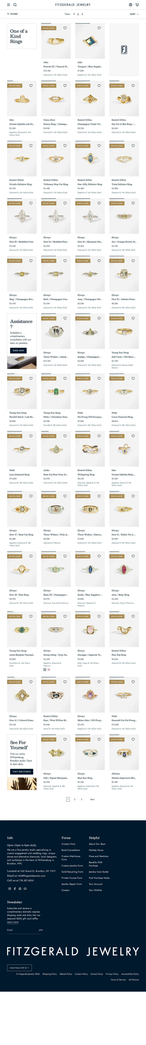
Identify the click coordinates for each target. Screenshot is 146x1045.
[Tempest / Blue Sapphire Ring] (90, 41)
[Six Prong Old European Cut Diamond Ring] (90, 391)
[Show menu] (8, 4)
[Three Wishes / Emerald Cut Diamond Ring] (90, 509)
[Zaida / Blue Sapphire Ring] (90, 569)
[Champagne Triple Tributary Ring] (90, 98)
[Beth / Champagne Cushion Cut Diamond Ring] (56, 273)
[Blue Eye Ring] (90, 752)
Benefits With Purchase (95, 864)
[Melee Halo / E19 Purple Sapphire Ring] (90, 694)
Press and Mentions (98, 856)
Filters (14, 14)
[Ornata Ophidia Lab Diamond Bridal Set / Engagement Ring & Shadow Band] (22, 98)
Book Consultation (71, 850)
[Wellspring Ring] (90, 449)
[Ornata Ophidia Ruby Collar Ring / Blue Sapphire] (124, 449)
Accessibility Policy (130, 974)
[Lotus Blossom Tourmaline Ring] (22, 629)
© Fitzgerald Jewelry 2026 (28, 974)
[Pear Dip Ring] (124, 629)
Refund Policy (66, 974)
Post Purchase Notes (99, 878)
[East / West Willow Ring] (56, 694)
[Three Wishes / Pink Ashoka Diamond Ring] (56, 509)
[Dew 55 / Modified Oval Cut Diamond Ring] (22, 216)
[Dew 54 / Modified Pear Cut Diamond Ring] (56, 216)
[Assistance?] (21, 335)
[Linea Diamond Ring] (124, 391)
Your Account (96, 884)
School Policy (97, 974)
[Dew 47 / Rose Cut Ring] (22, 509)
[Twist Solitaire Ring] (124, 158)
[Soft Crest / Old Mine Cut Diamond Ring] (124, 331)
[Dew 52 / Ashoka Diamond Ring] (124, 273)
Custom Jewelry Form (72, 865)
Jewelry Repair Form (72, 884)
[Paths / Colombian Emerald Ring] (56, 391)
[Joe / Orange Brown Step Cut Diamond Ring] (124, 216)
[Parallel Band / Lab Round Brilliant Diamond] (22, 391)
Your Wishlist (95, 890)
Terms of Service (118, 979)
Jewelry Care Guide (99, 871)
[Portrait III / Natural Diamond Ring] (56, 41)
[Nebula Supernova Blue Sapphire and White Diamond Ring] (124, 752)
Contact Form (68, 844)
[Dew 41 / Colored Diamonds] (22, 694)
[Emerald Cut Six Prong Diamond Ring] (124, 694)
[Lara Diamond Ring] (22, 449)
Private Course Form (72, 878)
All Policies (134, 979)
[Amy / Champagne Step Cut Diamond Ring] (90, 273)
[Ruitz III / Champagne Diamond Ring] (56, 569)
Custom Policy (81, 974)
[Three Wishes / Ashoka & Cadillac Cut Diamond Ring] (56, 331)
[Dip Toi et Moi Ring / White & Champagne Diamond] (124, 98)
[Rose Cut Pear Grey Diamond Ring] (56, 449)
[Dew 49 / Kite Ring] (22, 569)
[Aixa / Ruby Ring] (124, 569)
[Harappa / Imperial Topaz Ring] (90, 629)
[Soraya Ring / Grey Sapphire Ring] (56, 629)
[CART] (137, 4)
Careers (65, 890)
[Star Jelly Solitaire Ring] (90, 158)
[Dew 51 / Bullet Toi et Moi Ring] (124, 509)
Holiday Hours (96, 850)
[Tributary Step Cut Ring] (56, 158)
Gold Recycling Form (72, 871)
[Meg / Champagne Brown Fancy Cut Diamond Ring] (22, 273)
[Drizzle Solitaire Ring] (22, 158)
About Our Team (97, 844)
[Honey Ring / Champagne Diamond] (56, 98)
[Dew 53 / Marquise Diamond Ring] (90, 216)
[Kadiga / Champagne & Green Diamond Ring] (90, 331)
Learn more (12, 922)
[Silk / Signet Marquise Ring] (56, 752)
